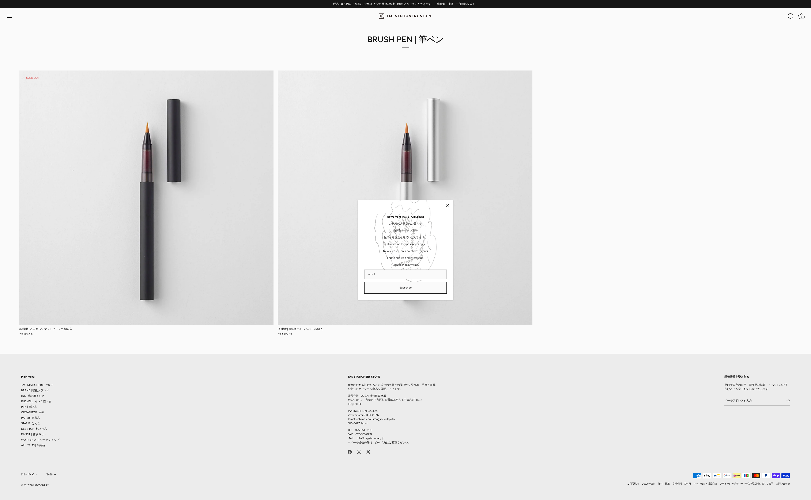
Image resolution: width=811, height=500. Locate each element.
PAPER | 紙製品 (30, 417)
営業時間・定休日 (681, 483)
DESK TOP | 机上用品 (34, 428)
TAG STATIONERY (39, 485)
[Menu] (9, 15)
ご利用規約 (633, 483)
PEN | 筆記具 (29, 406)
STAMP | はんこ (30, 423)
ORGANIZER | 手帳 (32, 412)
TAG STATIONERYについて (37, 384)
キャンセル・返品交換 (705, 483)
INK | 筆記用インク (32, 395)
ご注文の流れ (648, 483)
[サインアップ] (788, 401)
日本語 (49, 474)
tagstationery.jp (374, 438)
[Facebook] (350, 451)
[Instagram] (359, 451)
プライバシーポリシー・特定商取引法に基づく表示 (746, 483)
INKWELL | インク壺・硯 (36, 401)
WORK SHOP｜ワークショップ (40, 439)
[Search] (790, 16)
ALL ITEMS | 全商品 (33, 445)
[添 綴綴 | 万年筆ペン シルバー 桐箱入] (405, 197)
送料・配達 (664, 483)
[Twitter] (368, 451)
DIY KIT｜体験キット (34, 434)
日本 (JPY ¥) (27, 474)
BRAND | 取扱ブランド (35, 390)
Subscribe (405, 287)
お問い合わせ (783, 483)
